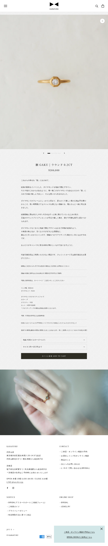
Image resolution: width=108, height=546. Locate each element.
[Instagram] (13, 487)
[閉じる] (101, 529)
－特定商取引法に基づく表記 (19, 515)
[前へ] (43, 153)
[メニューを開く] (5, 6)
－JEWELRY (64, 506)
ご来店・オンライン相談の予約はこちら (79, 532)
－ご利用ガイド (13, 506)
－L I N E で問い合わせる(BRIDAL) (74, 468)
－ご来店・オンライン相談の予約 (73, 451)
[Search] (96, 6)
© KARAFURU (12, 535)
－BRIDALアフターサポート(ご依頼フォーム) (26, 502)
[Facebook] (7, 487)
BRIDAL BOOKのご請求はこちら (79, 537)
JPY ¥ (9, 529)
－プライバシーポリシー (17, 511)
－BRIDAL (63, 502)
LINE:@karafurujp (15, 482)
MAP (38, 455)
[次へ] (64, 153)
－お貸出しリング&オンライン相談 (74, 456)
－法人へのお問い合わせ (69, 464)
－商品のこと (65, 460)
